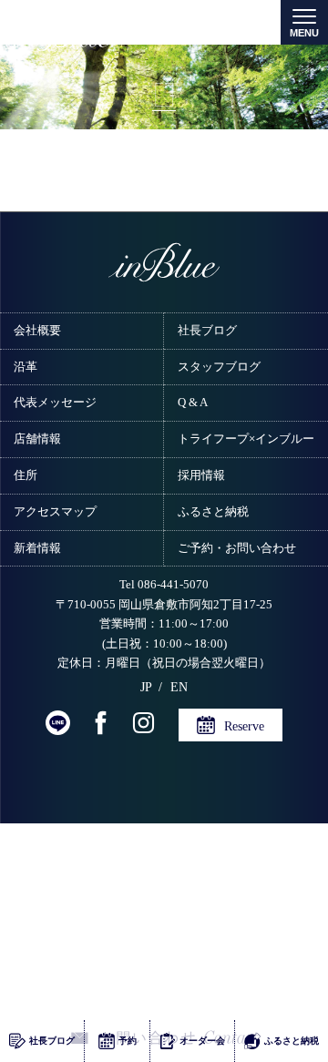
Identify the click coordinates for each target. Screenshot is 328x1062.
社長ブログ (207, 330)
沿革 (25, 366)
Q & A (193, 402)
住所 (25, 475)
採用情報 (201, 475)
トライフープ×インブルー (246, 438)
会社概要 (37, 330)
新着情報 (37, 548)
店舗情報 (37, 438)
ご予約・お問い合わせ (237, 548)
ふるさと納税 (213, 511)
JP (146, 686)
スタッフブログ (219, 366)
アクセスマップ (55, 511)
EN (179, 686)
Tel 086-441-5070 (164, 584)
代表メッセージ (55, 402)
